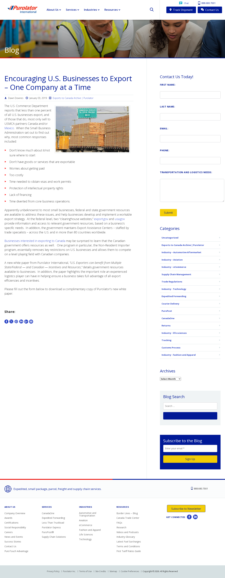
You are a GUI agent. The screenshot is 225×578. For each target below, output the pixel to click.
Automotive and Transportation (87, 514)
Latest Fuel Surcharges (128, 541)
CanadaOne (168, 318)
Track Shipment (182, 10)
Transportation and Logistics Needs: (186, 172)
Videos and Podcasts (127, 532)
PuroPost (167, 310)
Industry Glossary (125, 536)
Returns (166, 325)
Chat (186, 3)
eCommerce (85, 525)
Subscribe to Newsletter (186, 509)
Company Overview (14, 513)
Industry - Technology (174, 289)
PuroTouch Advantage (16, 551)
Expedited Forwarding (174, 296)
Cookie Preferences (130, 571)
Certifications (11, 522)
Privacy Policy (53, 571)
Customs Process (171, 347)
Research (121, 527)
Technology (85, 539)
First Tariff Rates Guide (128, 551)
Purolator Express (51, 527)
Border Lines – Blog (127, 513)
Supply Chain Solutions (54, 536)
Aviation (83, 520)
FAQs (119, 522)
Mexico (9, 128)
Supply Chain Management (176, 274)
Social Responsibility (15, 527)
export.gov (101, 219)
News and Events (13, 536)
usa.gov (120, 219)
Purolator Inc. (69, 571)
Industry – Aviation (172, 259)
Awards (8, 517)
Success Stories (12, 541)
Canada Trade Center (127, 517)
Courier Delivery (170, 303)
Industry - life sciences (174, 332)
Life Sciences (86, 534)
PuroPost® (48, 532)
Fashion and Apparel (90, 529)
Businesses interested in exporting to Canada (34, 241)
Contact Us (212, 10)
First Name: (167, 84)
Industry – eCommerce (174, 266)
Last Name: (167, 106)
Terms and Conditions (128, 546)
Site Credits (100, 571)
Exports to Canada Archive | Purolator (73, 98)
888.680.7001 (208, 3)
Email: (164, 128)
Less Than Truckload (53, 522)
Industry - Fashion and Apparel (179, 354)
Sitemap (113, 571)
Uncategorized (170, 237)
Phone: (164, 150)
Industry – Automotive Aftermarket (181, 252)
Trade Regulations (172, 281)
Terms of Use (85, 571)
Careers (8, 532)
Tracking (166, 340)
